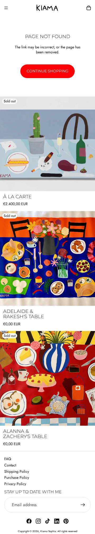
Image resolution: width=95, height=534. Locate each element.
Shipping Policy (16, 471)
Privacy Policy (15, 483)
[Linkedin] (57, 521)
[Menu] (6, 8)
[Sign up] (82, 504)
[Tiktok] (47, 521)
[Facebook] (29, 521)
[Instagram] (38, 521)
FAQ (7, 458)
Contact (10, 465)
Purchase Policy (16, 477)
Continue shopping (47, 71)
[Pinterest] (66, 521)
